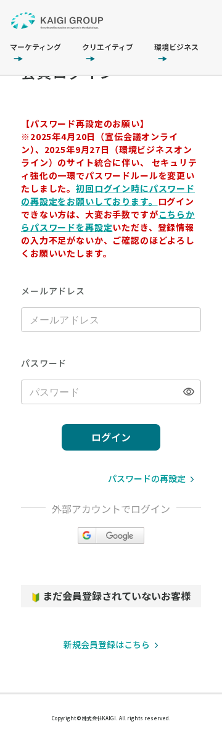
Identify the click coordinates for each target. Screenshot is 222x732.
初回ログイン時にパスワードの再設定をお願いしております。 (108, 194)
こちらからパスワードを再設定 (108, 220)
